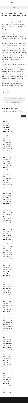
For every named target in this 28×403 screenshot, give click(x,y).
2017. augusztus (6, 305)
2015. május (5, 356)
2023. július (6, 171)
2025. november (6, 131)
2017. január (6, 318)
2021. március (6, 224)
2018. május (6, 288)
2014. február (6, 385)
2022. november (6, 186)
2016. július (5, 330)
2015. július (5, 352)
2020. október (6, 233)
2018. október (6, 279)
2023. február (6, 180)
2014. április (6, 381)
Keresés (24, 116)
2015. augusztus (6, 351)
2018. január (6, 296)
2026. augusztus (7, 119)
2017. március (6, 315)
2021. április (6, 222)
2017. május (5, 311)
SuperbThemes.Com (18, 400)
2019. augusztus (6, 260)
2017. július (5, 307)
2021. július (5, 216)
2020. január (6, 250)
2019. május (6, 265)
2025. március (6, 142)
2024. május (6, 154)
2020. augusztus (7, 237)
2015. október (6, 347)
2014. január (6, 387)
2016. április (6, 335)
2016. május (6, 334)
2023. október (6, 165)
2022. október (6, 188)
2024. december (6, 148)
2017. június (6, 309)
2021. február (6, 226)
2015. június (6, 354)
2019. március (6, 269)
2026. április (6, 123)
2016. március (6, 337)
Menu (14, 7)
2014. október (6, 370)
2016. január (6, 341)
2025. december (6, 129)
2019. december (6, 252)
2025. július (6, 136)
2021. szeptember (7, 212)
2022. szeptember (7, 190)
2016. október (6, 324)
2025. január (6, 146)
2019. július (5, 262)
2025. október (6, 133)
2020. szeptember (7, 235)
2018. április (6, 290)
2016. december (6, 320)
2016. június (6, 332)
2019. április (6, 267)
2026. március (6, 125)
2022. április (6, 199)
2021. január (6, 227)
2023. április (6, 176)
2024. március (6, 157)
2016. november (6, 322)
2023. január (6, 182)
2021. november (6, 208)
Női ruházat (4, 33)
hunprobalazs (10, 18)
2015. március (6, 360)
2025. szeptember (7, 135)
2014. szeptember (7, 371)
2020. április (6, 244)
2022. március (6, 201)
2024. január (6, 159)
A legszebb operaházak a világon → (14, 102)
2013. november (6, 390)
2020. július (6, 239)
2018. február (6, 294)
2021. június (6, 218)
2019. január (6, 273)
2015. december (6, 343)
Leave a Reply (22, 18)
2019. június (6, 263)
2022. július (6, 193)
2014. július (5, 375)
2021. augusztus (6, 214)
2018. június (6, 286)
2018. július (5, 284)
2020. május (6, 243)
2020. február (6, 248)
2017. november (6, 299)
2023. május (6, 174)
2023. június (6, 172)
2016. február (6, 339)
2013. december (6, 388)
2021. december (6, 207)
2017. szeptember (7, 303)
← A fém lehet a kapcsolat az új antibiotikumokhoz (14, 99)
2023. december (6, 161)
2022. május (6, 197)
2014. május (6, 379)
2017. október (6, 301)
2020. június (6, 241)
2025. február (6, 144)
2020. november (6, 231)
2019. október (6, 256)
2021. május (6, 220)
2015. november (6, 345)
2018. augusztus (6, 282)
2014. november (6, 368)
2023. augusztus (7, 169)
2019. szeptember (7, 258)
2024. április (6, 155)
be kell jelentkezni (17, 111)
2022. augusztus (7, 191)
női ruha (8, 92)
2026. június (6, 121)
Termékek (16, 18)
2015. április (6, 358)
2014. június (6, 377)
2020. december (6, 229)
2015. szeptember (7, 349)
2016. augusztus (6, 328)
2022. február (6, 203)
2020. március (6, 246)
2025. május (6, 138)
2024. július (6, 152)
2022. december (6, 184)
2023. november (6, 163)
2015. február (6, 362)
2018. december (6, 275)
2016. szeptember (7, 326)
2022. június (6, 195)
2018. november (6, 277)
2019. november (6, 254)
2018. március (6, 292)
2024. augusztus (7, 150)
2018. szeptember (7, 280)
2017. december (6, 298)
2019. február (6, 271)
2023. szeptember (7, 167)
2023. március (6, 178)
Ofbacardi (14, 3)
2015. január (6, 364)
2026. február (6, 127)
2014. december (6, 366)
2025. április (6, 140)
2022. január (6, 205)
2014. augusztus (6, 373)
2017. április (6, 313)
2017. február (6, 316)
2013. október (6, 392)
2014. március (6, 383)
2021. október (6, 210)
